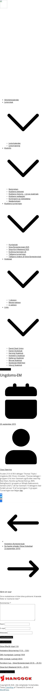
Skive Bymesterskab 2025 (19, 247)
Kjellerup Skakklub (16, 358)
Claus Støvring (6, 469)
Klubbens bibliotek (16, 191)
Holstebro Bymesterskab (14, 544)
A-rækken (13, 305)
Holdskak (8, 259)
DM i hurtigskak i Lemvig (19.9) (12, 655)
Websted (3, 633)
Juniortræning (14, 145)
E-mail (2, 628)
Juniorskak (8, 102)
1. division (12, 300)
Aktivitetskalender (11, 100)
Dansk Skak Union (16, 348)
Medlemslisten (14, 201)
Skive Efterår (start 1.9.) (9, 646)
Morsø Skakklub (15, 360)
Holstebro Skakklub (17, 355)
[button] (23, 141)
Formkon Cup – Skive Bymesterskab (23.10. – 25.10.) (20, 663)
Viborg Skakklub (15, 365)
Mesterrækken (15, 302)
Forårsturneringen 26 (17, 252)
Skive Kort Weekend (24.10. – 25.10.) (14, 667)
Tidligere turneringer (17, 254)
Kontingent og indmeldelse (19, 199)
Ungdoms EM (5, 369)
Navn (2, 624)
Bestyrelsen (13, 189)
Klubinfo (7, 148)
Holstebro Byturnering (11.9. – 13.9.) (14, 650)
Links (6, 307)
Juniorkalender (15, 143)
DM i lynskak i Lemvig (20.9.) (11, 659)
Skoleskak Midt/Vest (17, 363)
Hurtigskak (13, 244)
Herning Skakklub (16, 353)
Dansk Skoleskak (15, 351)
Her (21, 490)
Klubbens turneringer (13, 203)
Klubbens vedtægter (17, 196)
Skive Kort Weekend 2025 (19, 249)
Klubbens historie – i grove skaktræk (23, 194)
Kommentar (5, 603)
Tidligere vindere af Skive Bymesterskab (25, 256)
